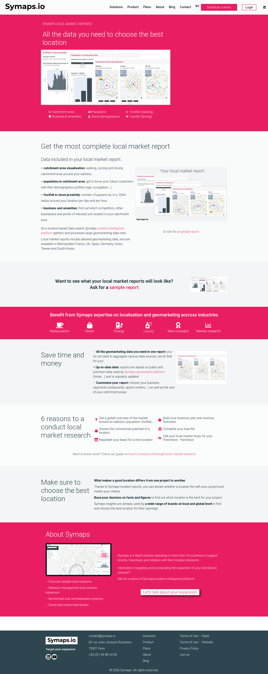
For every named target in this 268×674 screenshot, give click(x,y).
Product (133, 7)
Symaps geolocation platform (145, 372)
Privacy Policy (189, 648)
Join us (185, 654)
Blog (172, 7)
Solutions (116, 7)
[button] (139, 194)
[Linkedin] (264, 7)
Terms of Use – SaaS (194, 636)
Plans (147, 7)
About (160, 7)
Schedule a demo (219, 7)
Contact (185, 7)
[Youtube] (54, 657)
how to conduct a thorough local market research (161, 454)
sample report (189, 231)
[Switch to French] (197, 6)
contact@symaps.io (102, 636)
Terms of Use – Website (196, 642)
